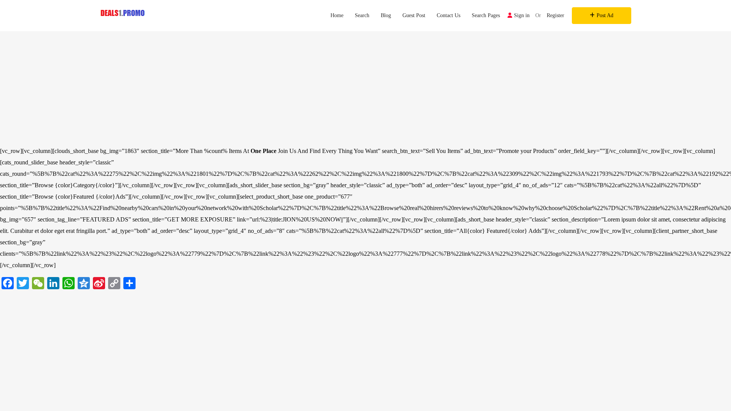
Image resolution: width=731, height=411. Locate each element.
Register (555, 15)
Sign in (522, 15)
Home (336, 15)
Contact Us (448, 15)
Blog (386, 15)
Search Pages (486, 15)
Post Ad (605, 15)
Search (362, 15)
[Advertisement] (365, 88)
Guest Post (413, 15)
